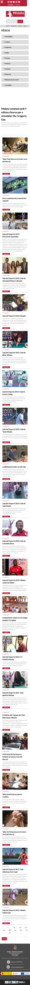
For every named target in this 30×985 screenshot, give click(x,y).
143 (10, 933)
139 (10, 930)
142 (27, 930)
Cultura (7, 42)
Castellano (11, 4)
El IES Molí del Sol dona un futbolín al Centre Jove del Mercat (12, 756)
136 (20, 927)
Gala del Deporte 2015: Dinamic (14, 316)
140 (15, 930)
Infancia (7, 63)
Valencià (17, 4)
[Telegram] (16, 2)
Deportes (8, 47)
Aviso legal (4, 958)
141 (21, 930)
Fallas (7, 53)
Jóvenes (7, 69)
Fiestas (7, 58)
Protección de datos (10, 958)
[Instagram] (13, 2)
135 (15, 927)
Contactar (22, 958)
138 (4, 930)
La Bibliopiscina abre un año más (14, 467)
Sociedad (8, 85)
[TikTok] (19, 2)
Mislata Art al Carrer (12, 80)
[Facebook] (8, 2)
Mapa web (17, 958)
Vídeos (20, 26)
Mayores (8, 74)
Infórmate (14, 26)
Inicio (7, 26)
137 (26, 927)
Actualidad (8, 36)
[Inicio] (14, 13)
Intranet (26, 958)
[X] (11, 2)
